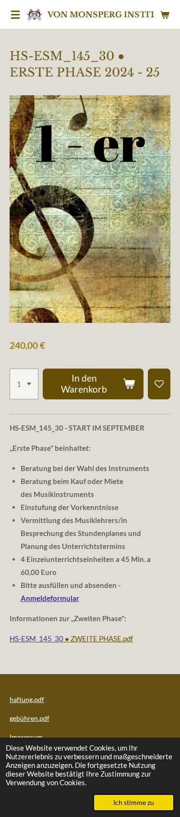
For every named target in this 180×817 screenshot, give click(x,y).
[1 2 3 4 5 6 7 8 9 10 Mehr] (24, 384)
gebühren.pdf (29, 718)
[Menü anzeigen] (15, 14)
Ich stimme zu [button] (133, 802)
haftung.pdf (27, 699)
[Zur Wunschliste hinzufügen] (159, 384)
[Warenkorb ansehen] (164, 14)
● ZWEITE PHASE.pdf (71, 638)
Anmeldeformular (50, 598)
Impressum (26, 737)
